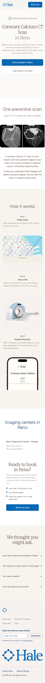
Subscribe (35, 636)
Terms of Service (23, 671)
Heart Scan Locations (22, 619)
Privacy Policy (27, 640)
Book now (35, 4)
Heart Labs (6, 623)
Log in (16, 623)
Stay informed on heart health (16, 630)
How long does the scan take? (16, 586)
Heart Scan (6, 619)
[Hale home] (4, 610)
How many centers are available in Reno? (20, 555)
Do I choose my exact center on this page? (21, 566)
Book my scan (22, 507)
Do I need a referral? (11, 576)
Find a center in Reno (22, 62)
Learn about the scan (23, 70)
